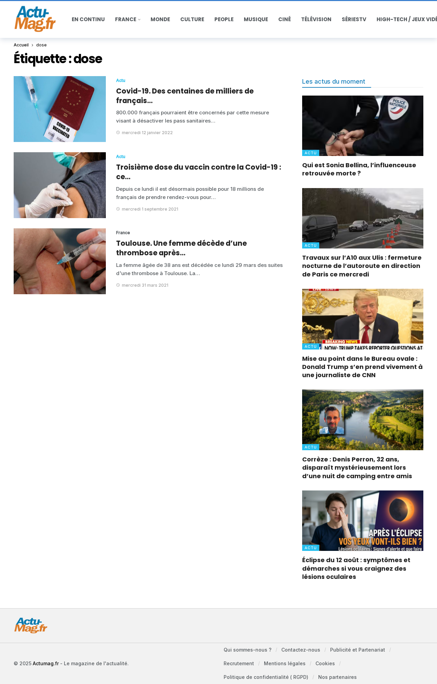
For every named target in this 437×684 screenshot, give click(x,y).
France (123, 232)
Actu (120, 80)
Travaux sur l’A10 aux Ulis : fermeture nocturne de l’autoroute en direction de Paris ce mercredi (362, 266)
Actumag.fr (46, 663)
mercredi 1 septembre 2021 (150, 209)
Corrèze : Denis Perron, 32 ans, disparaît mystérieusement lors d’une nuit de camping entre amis (357, 467)
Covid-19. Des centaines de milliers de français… (185, 95)
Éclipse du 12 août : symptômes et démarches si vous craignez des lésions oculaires (356, 568)
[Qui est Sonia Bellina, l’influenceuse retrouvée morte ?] (362, 126)
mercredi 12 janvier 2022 (147, 132)
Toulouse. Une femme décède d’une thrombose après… (181, 248)
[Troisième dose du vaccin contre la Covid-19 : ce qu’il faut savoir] (60, 185)
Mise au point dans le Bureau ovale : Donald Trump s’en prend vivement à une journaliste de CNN (362, 367)
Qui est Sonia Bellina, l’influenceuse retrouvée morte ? (359, 169)
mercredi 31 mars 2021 (145, 285)
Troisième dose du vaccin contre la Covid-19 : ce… (198, 172)
